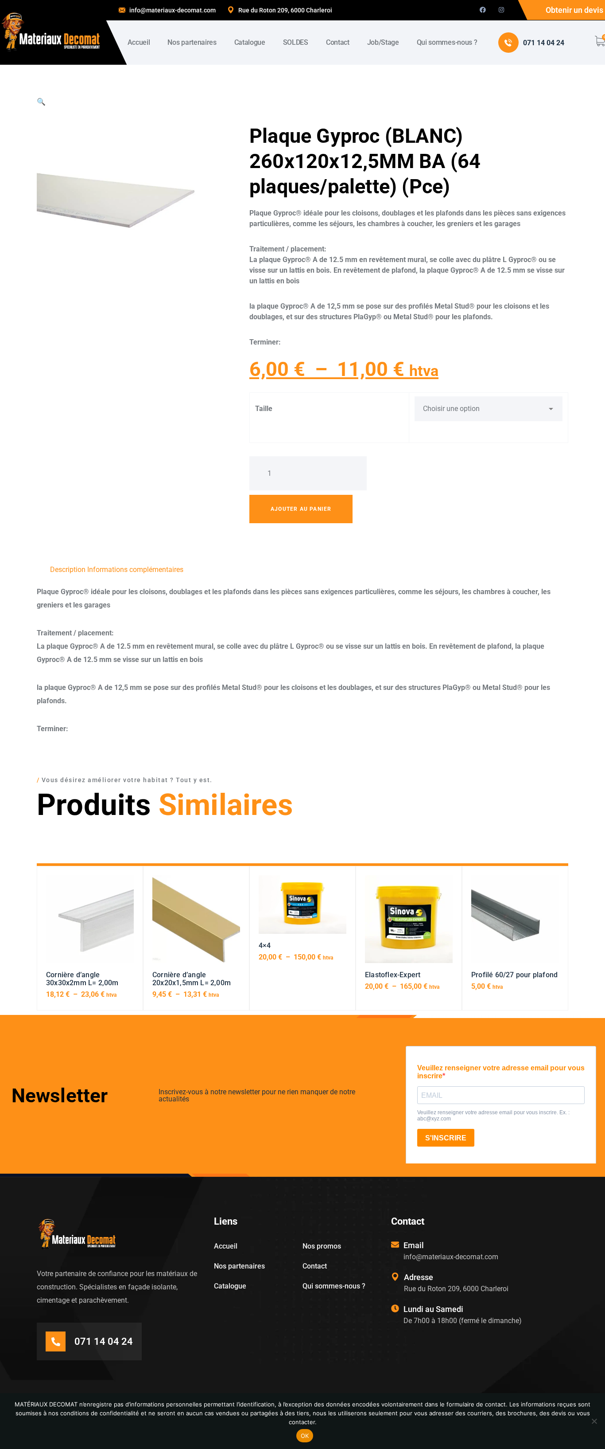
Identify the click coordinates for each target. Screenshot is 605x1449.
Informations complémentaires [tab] (135, 569)
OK (305, 1435)
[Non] (593, 1421)
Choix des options (90, 923)
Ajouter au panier (301, 509)
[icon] (483, 10)
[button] (41, 102)
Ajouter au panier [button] (515, 923)
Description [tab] (67, 569)
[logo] (50, 31)
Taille (263, 408)
